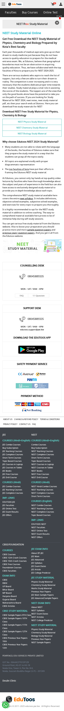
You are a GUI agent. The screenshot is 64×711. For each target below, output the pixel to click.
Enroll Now (32, 374)
